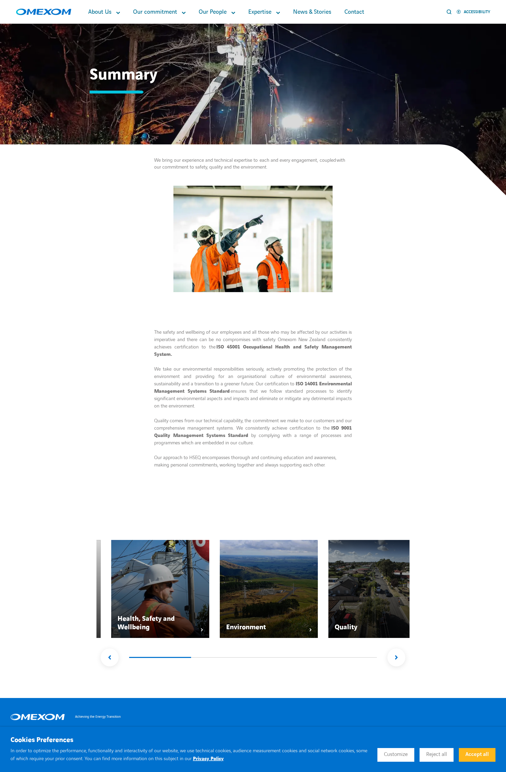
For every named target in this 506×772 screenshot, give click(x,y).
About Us (99, 12)
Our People (213, 12)
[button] (110, 657)
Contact (354, 12)
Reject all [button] (436, 754)
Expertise (259, 12)
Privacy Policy (208, 758)
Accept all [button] (477, 754)
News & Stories (312, 12)
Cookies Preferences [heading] (42, 740)
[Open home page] (43, 12)
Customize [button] (396, 754)
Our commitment (155, 12)
